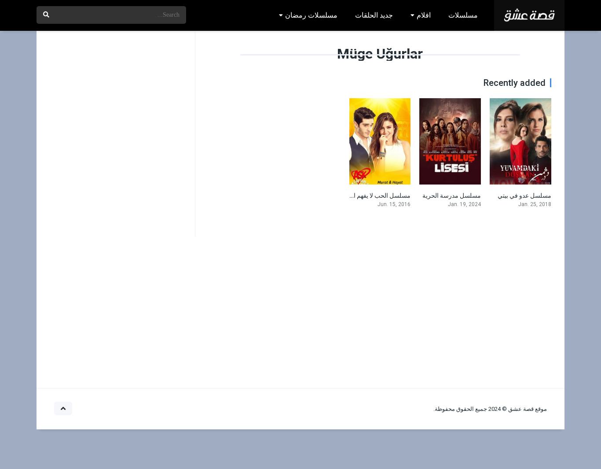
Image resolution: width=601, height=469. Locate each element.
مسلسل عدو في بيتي (524, 195)
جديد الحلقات (374, 15)
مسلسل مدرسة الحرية (451, 195)
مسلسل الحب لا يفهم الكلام (375, 195)
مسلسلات (463, 15)
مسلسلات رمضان (311, 15)
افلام (424, 15)
